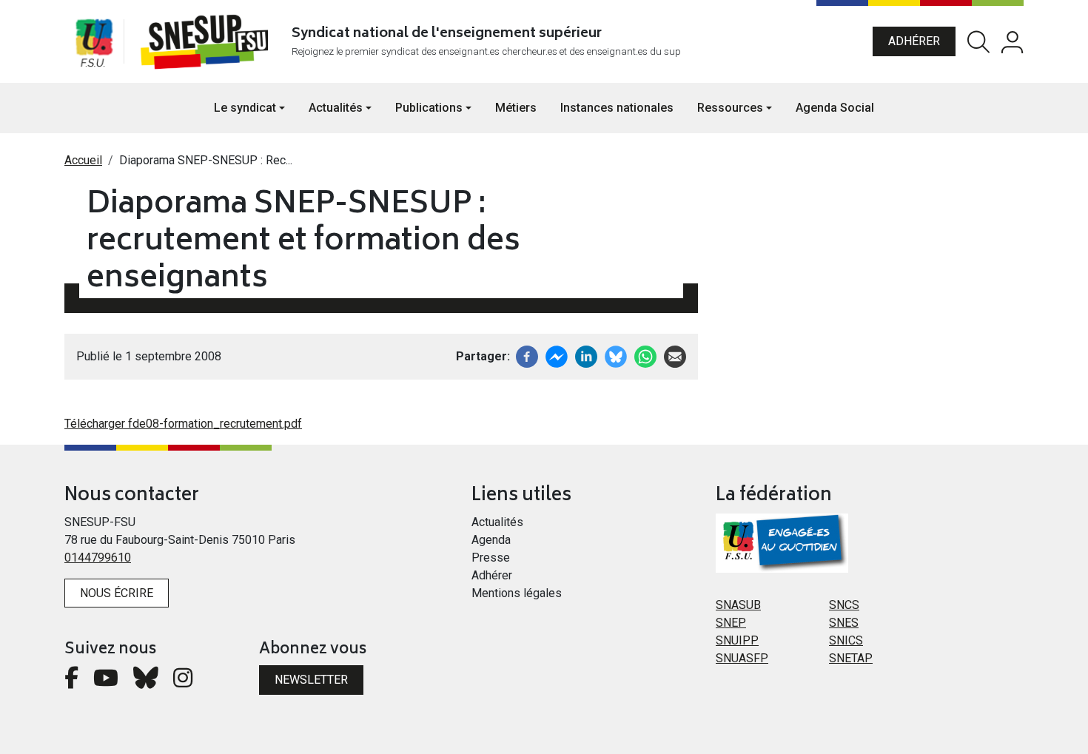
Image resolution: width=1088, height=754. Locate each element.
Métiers (516, 108)
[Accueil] (208, 41)
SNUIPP (737, 640)
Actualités (497, 522)
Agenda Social (835, 108)
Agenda (491, 540)
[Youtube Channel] (105, 682)
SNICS (846, 640)
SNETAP (851, 658)
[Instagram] (182, 682)
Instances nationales (617, 108)
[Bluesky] (145, 682)
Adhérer (914, 41)
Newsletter (311, 680)
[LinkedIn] (586, 356)
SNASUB (738, 605)
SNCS (844, 605)
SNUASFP (742, 658)
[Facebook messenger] (556, 356)
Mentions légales (516, 593)
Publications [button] (429, 108)
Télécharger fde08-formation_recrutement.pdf (183, 424)
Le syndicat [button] (245, 108)
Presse (490, 558)
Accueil (83, 160)
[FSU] (94, 41)
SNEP (731, 623)
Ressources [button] (730, 108)
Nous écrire (116, 593)
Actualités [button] (336, 108)
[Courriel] (675, 356)
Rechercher (978, 41)
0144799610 (97, 558)
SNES (844, 623)
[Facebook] (527, 356)
